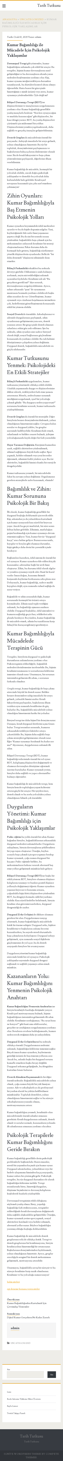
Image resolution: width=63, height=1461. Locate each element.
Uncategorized (32, 19)
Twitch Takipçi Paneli (16, 1413)
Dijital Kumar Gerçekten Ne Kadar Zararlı (28, 1317)
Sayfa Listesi (12, 1406)
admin (38, 37)
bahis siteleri (13, 1281)
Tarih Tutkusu (49, 5)
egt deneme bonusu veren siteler (23, 1288)
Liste (9, 1392)
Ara (8, 1369)
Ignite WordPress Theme (22, 1453)
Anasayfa (9, 19)
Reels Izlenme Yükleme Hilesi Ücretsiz (24, 1399)
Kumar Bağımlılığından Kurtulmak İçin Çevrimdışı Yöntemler (26, 1305)
